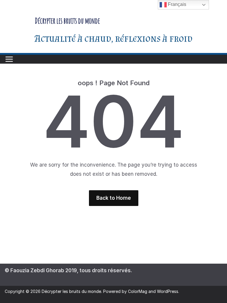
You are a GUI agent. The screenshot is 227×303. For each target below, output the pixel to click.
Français (176, 4)
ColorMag (137, 291)
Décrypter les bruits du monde (67, 20)
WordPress (167, 291)
